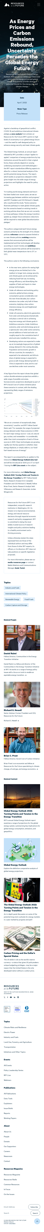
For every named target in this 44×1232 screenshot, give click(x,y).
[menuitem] (22, 1027)
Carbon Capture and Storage (16, 605)
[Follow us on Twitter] (4, 997)
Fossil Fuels (29, 599)
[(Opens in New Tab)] (7, 1007)
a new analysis (16, 134)
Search (35, 1213)
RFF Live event (19, 465)
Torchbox (12, 1223)
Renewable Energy (12, 599)
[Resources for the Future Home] (14, 4)
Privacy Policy (9, 1222)
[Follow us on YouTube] (11, 997)
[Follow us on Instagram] (18, 997)
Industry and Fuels (12, 588)
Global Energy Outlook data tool (24, 460)
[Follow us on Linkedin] (14, 997)
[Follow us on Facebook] (7, 997)
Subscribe (34, 1207)
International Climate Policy (15, 593)
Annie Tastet (20, 568)
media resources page (16, 562)
